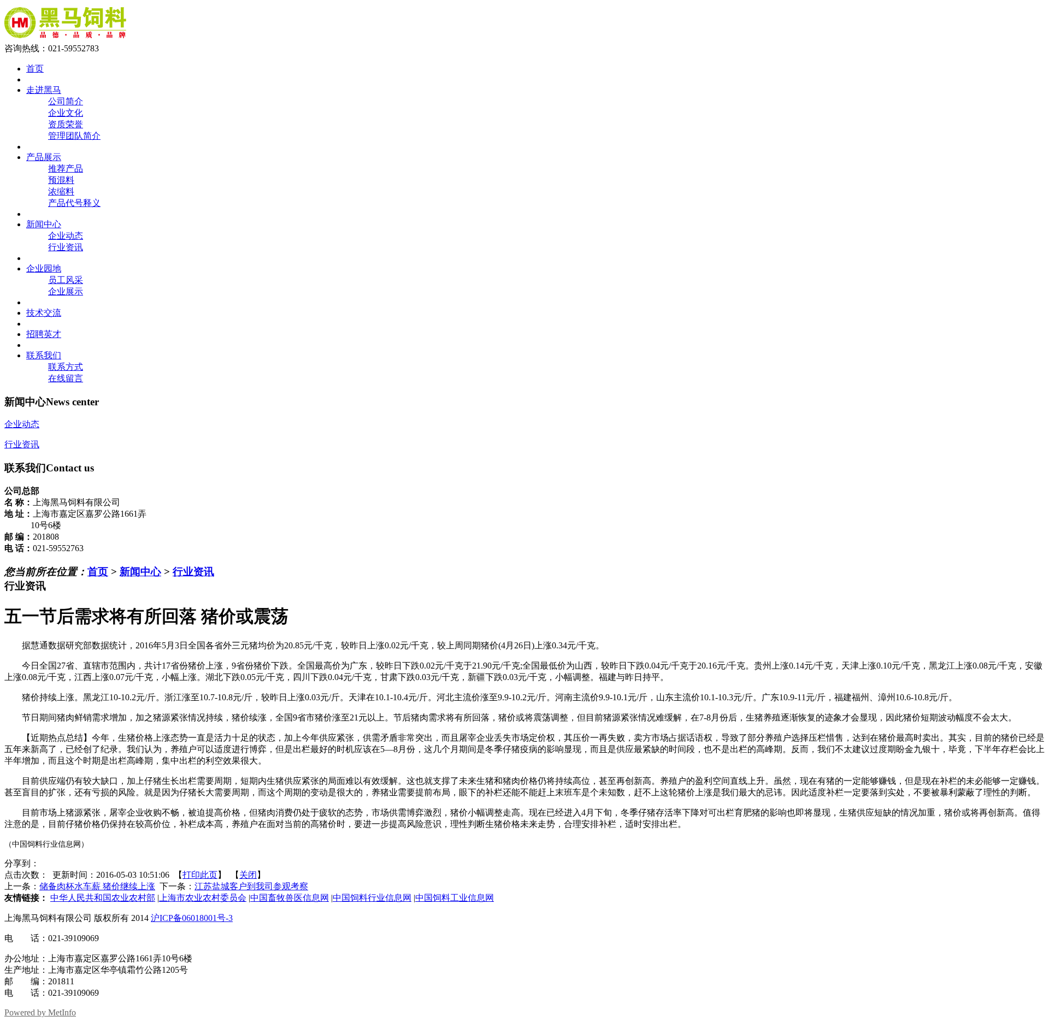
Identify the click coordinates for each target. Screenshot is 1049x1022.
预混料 (61, 180)
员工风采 (65, 280)
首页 (97, 571)
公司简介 (65, 101)
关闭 (248, 874)
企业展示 (65, 291)
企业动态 (65, 235)
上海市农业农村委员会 (202, 897)
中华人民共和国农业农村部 (102, 897)
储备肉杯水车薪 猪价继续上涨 (97, 886)
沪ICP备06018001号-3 (192, 918)
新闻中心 (140, 571)
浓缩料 (61, 191)
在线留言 (65, 378)
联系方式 (65, 366)
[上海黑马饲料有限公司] (65, 38)
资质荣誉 (65, 124)
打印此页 (199, 874)
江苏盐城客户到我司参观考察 (251, 886)
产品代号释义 (74, 203)
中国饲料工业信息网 (454, 897)
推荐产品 (65, 168)
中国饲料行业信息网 (372, 897)
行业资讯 (65, 247)
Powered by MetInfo (40, 1012)
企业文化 (65, 112)
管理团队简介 (74, 135)
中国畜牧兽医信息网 (289, 897)
